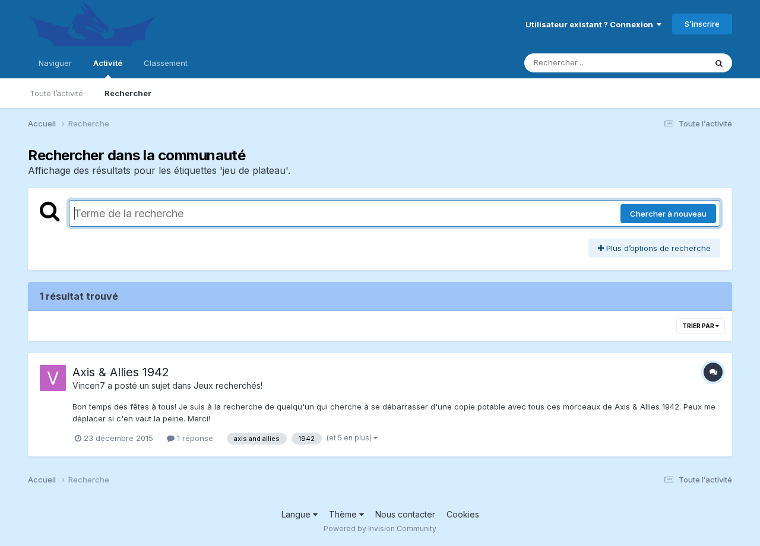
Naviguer (55, 63)
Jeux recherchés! (228, 385)
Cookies (462, 514)
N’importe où (667, 62)
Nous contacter (405, 514)
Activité (107, 63)
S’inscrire (702, 23)
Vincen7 (88, 385)
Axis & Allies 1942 (120, 372)
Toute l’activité (56, 93)
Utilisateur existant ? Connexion (591, 24)
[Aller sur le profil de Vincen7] (53, 378)
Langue (297, 514)
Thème (344, 514)
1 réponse (194, 438)
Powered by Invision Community (380, 528)
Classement (166, 63)
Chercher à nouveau (668, 213)
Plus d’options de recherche (657, 248)
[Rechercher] (719, 62)
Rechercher (127, 93)
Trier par (698, 325)
